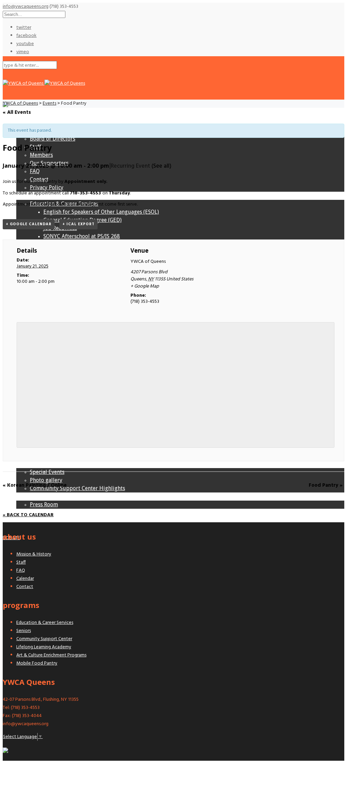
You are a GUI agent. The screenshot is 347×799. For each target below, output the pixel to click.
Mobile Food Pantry (36, 663)
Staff (21, 562)
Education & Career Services (44, 623)
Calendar (25, 579)
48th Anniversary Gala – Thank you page (65, 512)
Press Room (44, 504)
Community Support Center (44, 639)
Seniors (23, 631)
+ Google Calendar (29, 224)
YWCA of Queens (148, 262)
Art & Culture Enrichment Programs (51, 655)
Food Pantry (326, 485)
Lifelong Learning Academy (43, 647)
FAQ (20, 570)
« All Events (17, 112)
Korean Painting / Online (35, 485)
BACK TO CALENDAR (29, 515)
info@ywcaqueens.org (25, 6)
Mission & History (33, 554)
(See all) (161, 166)
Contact (24, 587)
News (22, 496)
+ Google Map (144, 286)
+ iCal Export (78, 224)
